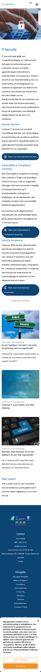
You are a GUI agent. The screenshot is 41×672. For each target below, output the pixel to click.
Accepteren (20, 666)
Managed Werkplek (20, 577)
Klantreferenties (20, 603)
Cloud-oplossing (20, 588)
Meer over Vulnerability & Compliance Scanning (17, 232)
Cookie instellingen (20, 660)
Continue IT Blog (20, 607)
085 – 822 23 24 (20, 542)
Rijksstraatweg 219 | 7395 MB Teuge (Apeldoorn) (20, 554)
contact (29, 491)
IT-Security (20, 592)
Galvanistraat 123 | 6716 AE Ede (20, 550)
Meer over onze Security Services (20, 156)
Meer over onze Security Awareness (16, 289)
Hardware (20, 596)
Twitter (20, 561)
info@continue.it (20, 546)
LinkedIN (20, 558)
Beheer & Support (20, 580)
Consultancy (20, 584)
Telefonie (20, 599)
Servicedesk (20, 539)
